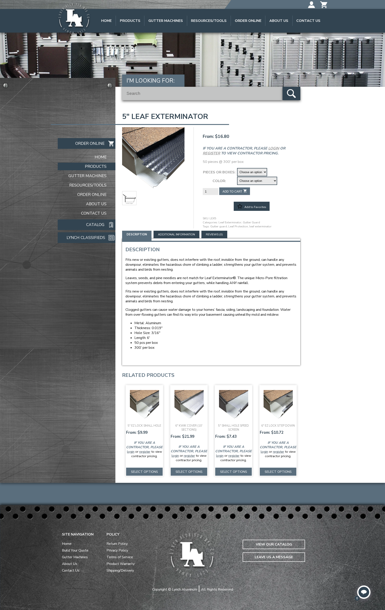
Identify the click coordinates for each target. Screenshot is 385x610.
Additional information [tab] (176, 234)
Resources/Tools (209, 20)
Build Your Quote (75, 550)
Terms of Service (119, 557)
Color (219, 180)
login (273, 148)
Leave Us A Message (274, 557)
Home (106, 20)
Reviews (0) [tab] (214, 234)
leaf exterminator (260, 226)
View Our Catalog (274, 544)
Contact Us (308, 20)
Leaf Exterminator (230, 222)
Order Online (248, 20)
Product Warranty (120, 563)
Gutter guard (218, 226)
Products (130, 20)
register (211, 153)
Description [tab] (137, 234)
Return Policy (117, 543)
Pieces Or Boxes (219, 172)
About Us (278, 20)
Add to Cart (232, 191)
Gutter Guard (251, 222)
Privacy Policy (117, 550)
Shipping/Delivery (120, 570)
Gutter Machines (165, 20)
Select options (144, 471)
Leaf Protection (238, 226)
